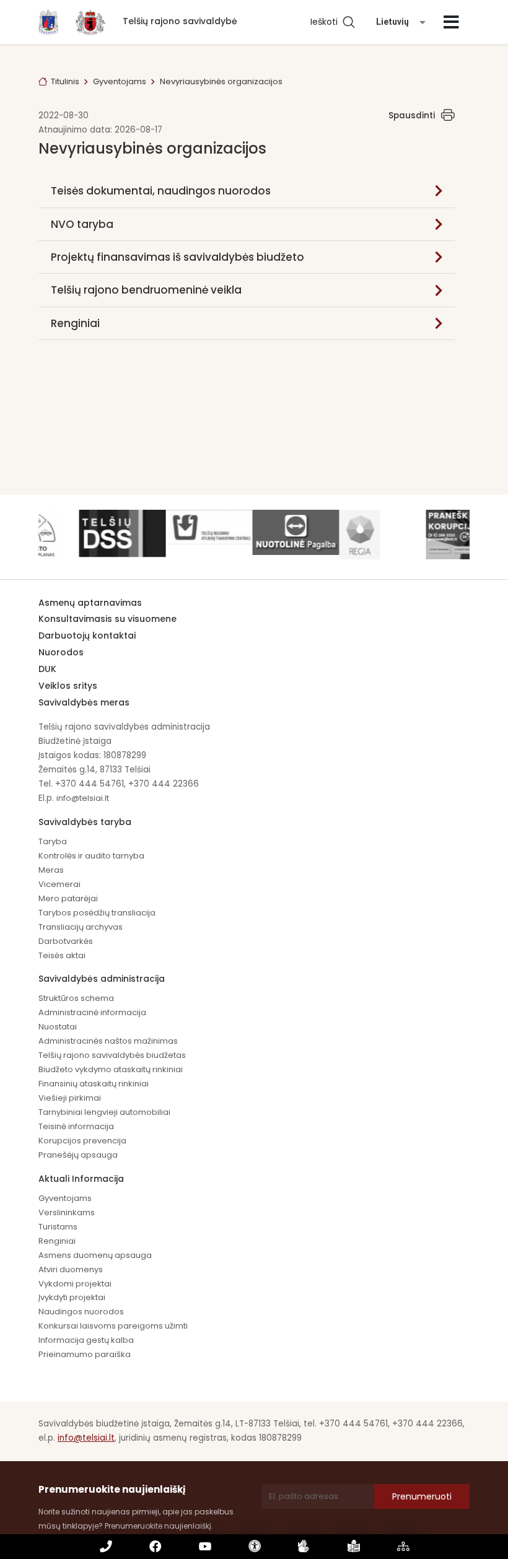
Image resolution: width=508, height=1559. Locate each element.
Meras (51, 870)
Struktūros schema (76, 998)
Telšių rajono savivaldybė (180, 21)
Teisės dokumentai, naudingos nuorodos (161, 190)
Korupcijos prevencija (82, 1140)
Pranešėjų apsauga (78, 1155)
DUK (47, 669)
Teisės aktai (61, 955)
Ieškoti (326, 21)
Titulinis (65, 81)
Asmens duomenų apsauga (95, 1255)
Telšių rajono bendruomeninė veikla (146, 289)
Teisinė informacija (76, 1126)
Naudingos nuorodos (81, 1311)
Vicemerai (59, 884)
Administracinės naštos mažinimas (108, 1041)
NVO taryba (82, 224)
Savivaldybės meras (83, 702)
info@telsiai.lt (82, 798)
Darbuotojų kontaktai (87, 635)
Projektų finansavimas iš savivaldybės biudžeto (177, 257)
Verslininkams (66, 1212)
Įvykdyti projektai (71, 1297)
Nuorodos (61, 652)
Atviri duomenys (70, 1269)
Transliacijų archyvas (80, 927)
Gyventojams (119, 81)
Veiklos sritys (67, 685)
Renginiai (75, 323)
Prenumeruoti (422, 1496)
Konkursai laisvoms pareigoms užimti (113, 1326)
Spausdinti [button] (411, 115)
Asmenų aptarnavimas (90, 602)
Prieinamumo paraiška (84, 1354)
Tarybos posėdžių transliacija (96, 913)
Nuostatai (57, 1027)
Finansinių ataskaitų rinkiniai (93, 1084)
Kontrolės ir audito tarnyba (91, 856)
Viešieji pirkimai (69, 1098)
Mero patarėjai (68, 898)
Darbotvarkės (65, 941)
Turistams (57, 1227)
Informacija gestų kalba (86, 1340)
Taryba (52, 841)
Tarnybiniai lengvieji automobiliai (104, 1112)
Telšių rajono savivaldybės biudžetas (112, 1055)
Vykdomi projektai (75, 1284)
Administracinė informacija (92, 1012)
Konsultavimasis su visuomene (107, 619)
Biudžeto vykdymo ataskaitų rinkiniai (110, 1069)
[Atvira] (451, 22)
